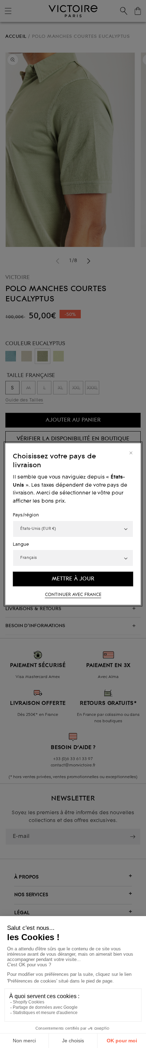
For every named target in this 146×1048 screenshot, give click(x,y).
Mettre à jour (73, 579)
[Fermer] (131, 453)
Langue (21, 545)
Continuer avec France (73, 595)
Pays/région (26, 515)
